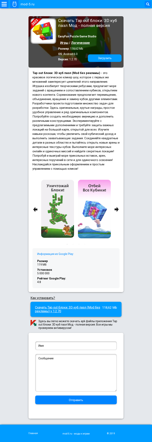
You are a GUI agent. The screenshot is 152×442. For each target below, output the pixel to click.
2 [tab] (73, 244)
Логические (80, 43)
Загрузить (105, 58)
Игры (64, 43)
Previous (35, 209)
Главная (33, 433)
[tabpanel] (94, 209)
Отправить (76, 400)
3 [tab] (79, 244)
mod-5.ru (27, 4)
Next (116, 209)
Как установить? (42, 298)
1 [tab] (67, 244)
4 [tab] (85, 244)
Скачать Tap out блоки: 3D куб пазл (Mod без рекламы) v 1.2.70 (67, 309)
